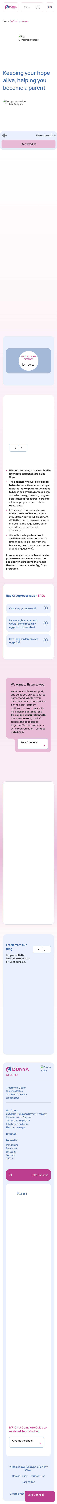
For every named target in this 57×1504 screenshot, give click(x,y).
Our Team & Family (16, 1094)
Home (5, 21)
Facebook (11, 1148)
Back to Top (28, 1482)
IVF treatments (31, 268)
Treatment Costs (16, 1087)
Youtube (11, 1155)
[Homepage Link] (10, 7)
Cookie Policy (20, 1476)
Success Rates (14, 1091)
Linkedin (11, 1151)
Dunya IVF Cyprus (36, 228)
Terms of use (38, 1476)
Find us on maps (15, 1127)
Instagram (12, 1144)
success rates (36, 279)
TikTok (10, 1158)
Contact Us (12, 1097)
